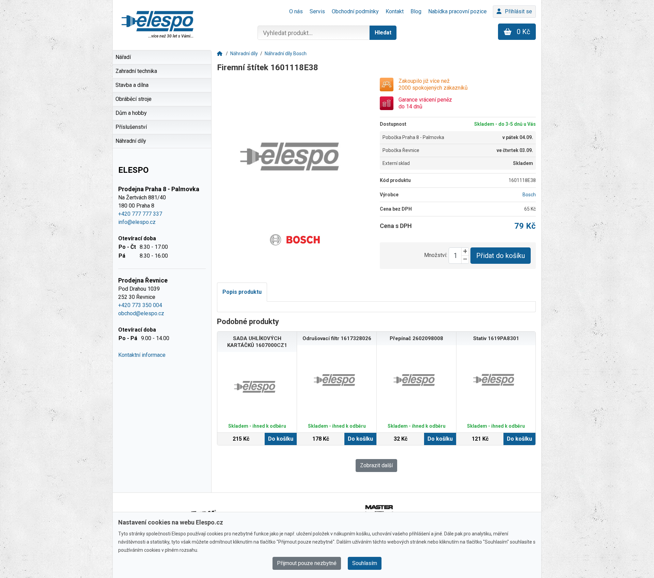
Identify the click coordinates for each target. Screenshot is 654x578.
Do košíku (280, 439)
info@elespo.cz (137, 222)
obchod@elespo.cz (141, 313)
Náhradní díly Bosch (286, 53)
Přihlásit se (518, 11)
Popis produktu (242, 292)
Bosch (529, 194)
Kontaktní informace (142, 355)
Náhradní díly (244, 53)
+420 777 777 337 (140, 214)
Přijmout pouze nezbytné (307, 563)
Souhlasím (364, 563)
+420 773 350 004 (140, 305)
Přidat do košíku (500, 256)
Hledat (383, 32)
